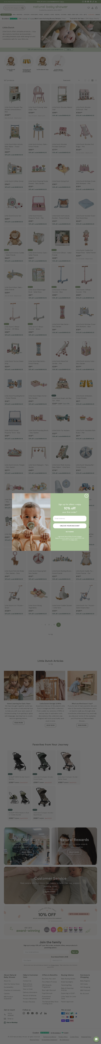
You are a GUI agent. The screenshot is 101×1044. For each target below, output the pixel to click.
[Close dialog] (86, 495)
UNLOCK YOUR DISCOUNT (70, 526)
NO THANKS (70, 532)
